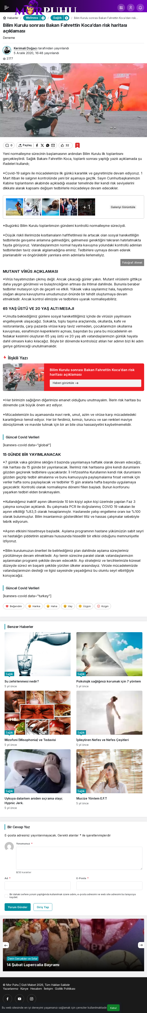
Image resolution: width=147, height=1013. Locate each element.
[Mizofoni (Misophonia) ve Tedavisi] (38, 718)
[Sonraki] (141, 945)
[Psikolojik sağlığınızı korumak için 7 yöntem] (109, 660)
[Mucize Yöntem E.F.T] (109, 779)
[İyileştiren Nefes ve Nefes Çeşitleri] (109, 718)
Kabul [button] (113, 1007)
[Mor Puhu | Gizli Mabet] (45, 9)
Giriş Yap (43, 907)
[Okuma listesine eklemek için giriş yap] (77, 145)
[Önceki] (6, 945)
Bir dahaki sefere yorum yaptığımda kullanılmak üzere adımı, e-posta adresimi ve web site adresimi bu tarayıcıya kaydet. (73, 896)
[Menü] (7, 7)
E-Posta (82, 878)
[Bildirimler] (140, 7)
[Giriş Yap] (131, 7)
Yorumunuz (24, 843)
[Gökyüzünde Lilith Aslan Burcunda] (73, 945)
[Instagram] (31, 998)
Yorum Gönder (17, 907)
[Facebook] (7, 998)
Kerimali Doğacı (25, 48)
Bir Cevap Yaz (18, 827)
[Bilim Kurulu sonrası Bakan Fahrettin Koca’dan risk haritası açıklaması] (73, 377)
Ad (8, 878)
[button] (121, 7)
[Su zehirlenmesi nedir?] (38, 660)
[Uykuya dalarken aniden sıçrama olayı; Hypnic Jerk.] (38, 779)
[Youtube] (19, 998)
